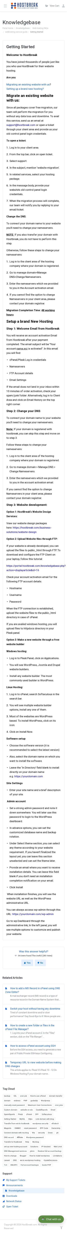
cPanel (29, 1114)
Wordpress (45, 1101)
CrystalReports (42, 1110)
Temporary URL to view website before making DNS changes (33, 1068)
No (41, 963)
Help (27, 1142)
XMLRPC (13, 1165)
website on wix (27, 1110)
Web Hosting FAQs (40, 28)
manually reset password (14, 1105)
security (41, 1133)
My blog (35, 1142)
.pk (57, 1133)
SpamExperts (9, 1114)
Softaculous (47, 1114)
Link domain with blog (45, 1119)
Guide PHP (46, 1165)
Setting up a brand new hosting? (25, 88)
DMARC (18, 1128)
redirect (17, 1101)
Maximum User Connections (40, 1105)
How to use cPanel (38, 1096)
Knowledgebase (23, 28)
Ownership (55, 1128)
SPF (36, 1114)
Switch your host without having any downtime (36, 1012)
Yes (29, 963)
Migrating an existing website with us (28, 84)
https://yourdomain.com (28, 776)
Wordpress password (35, 1137)
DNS (15, 1160)
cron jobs (59, 1105)
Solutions (34, 1147)
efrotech (55, 1124)
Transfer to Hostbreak (13, 1142)
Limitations (57, 1156)
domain (7, 1101)
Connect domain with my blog (16, 1133)
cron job (23, 1096)
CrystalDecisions (50, 1160)
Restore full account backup (49, 1151)
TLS (5, 1165)
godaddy (34, 1101)
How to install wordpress (40, 1156)
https (30, 1119)
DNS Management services (15, 1151)
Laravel (7, 1160)
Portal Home (7, 28)
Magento (7, 1128)
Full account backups (30, 1165)
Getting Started (10, 1119)
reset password (30, 1128)
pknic (32, 1151)
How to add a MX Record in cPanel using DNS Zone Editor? (32, 994)
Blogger (23, 1156)
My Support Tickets (15, 1180)
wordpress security (40, 1124)
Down (50, 1133)
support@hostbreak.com (20, 125)
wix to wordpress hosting (30, 1160)
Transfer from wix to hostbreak (16, 1124)
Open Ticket (12, 1206)
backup (7, 1096)
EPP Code (44, 1128)
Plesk (20, 1114)
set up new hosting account (15, 1147)
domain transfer (55, 1096)
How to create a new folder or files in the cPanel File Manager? (30, 1031)
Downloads (11, 1196)
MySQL (22, 1119)
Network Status (14, 1201)
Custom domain (10, 1110)
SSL (15, 1096)
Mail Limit (58, 1147)
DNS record (9, 1137)
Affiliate (20, 1137)
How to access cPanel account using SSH (35, 1049)
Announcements (14, 1185)
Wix (33, 1133)
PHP (25, 1101)
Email (53, 1110)
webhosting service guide (16, 32)
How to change (10, 1156)
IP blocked (45, 1147)
